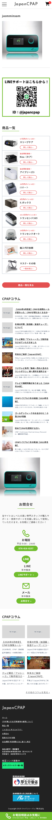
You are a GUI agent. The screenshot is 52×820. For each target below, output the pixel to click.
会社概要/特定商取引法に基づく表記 (16, 741)
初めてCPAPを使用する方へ (27, 428)
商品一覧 (5, 725)
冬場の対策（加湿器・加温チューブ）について (38, 645)
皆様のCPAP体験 (8, 737)
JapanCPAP (26, 4)
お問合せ (5, 733)
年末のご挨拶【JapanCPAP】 (28, 354)
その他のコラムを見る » (38, 692)
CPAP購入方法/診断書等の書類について (17, 721)
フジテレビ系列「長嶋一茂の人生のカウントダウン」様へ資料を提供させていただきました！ (32, 371)
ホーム (4, 717)
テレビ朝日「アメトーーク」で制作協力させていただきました (13, 676)
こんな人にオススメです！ (12, 729)
